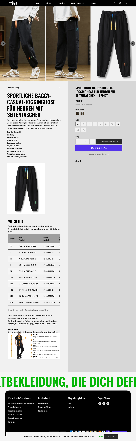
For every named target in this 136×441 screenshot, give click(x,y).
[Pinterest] (108, 404)
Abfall (101, 436)
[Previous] (3, 43)
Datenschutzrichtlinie (15, 414)
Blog (69, 403)
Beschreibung (13, 87)
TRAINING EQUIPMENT (77, 3)
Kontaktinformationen (15, 418)
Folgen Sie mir (104, 398)
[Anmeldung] (120, 3)
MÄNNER (48, 3)
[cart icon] (126, 3)
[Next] (132, 43)
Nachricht (71, 407)
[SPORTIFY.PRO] (13, 3)
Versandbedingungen (14, 407)
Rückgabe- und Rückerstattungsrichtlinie (21, 403)
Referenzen (11, 422)
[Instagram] (104, 404)
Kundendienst (44, 398)
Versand (77, 105)
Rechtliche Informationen (19, 398)
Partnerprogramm (43, 403)
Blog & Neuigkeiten (76, 398)
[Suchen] (115, 3)
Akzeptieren (111, 436)
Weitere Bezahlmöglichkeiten (99, 154)
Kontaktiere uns (43, 410)
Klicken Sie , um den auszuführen (28, 310)
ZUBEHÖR (61, 3)
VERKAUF (93, 3)
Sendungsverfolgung (44, 407)
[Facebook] (100, 404)
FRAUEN (36, 3)
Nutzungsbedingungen (15, 410)
